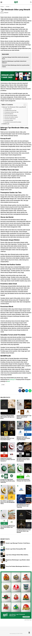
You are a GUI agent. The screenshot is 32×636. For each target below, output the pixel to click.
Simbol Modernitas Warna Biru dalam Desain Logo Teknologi (23, 506)
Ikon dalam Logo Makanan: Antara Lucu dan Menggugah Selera (8, 502)
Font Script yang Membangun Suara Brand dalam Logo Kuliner (8, 527)
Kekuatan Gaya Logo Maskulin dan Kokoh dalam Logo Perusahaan (23, 438)
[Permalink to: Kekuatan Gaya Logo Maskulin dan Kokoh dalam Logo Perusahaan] (24, 428)
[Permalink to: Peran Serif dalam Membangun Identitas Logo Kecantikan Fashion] (8, 428)
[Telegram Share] (26, 390)
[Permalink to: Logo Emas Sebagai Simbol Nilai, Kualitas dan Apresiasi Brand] (8, 407)
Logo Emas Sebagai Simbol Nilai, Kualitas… (17, 554)
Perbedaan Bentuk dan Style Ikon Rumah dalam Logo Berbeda (24, 531)
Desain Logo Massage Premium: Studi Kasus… (18, 543)
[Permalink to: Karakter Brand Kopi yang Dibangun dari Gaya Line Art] (24, 470)
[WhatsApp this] (30, 390)
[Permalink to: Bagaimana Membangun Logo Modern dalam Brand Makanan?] (24, 407)
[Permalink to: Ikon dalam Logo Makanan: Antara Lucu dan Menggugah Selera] (8, 492)
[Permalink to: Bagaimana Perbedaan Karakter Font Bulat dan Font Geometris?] (8, 449)
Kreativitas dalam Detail (10, 118)
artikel (2, 384)
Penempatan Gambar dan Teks (11, 112)
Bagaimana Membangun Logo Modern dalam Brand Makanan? (24, 417)
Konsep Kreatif (8, 108)
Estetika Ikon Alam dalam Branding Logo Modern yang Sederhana (8, 481)
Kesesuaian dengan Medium (11, 115)
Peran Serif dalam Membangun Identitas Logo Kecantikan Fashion (7, 438)
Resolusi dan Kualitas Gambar (11, 117)
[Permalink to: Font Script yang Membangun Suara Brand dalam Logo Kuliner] (8, 517)
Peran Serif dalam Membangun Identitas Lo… (18, 566)
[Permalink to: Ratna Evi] (2, 12)
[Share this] (19, 390)
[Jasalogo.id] (16, 2)
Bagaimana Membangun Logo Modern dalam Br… (18, 560)
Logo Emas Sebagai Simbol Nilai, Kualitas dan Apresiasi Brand (7, 417)
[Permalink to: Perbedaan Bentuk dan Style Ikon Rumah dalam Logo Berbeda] (24, 519)
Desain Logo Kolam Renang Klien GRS (16, 549)
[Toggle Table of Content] (24, 105)
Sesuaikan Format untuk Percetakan (13, 122)
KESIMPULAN (5, 123)
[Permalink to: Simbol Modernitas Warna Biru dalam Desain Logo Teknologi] (24, 494)
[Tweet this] (23, 390)
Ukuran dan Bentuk (9, 113)
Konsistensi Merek (9, 120)
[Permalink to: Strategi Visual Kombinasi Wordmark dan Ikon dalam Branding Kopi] (24, 449)
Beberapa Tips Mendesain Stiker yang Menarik (14, 107)
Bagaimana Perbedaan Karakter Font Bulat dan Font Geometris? (8, 460)
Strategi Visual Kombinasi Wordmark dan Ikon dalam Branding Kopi (23, 460)
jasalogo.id (12, 379)
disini (8, 381)
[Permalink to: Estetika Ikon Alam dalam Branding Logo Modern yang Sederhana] (8, 470)
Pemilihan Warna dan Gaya (10, 110)
